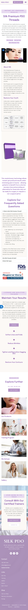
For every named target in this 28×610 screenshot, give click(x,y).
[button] (25, 2)
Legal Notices (16, 606)
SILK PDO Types (8, 261)
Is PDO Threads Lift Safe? (10, 258)
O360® (8, 605)
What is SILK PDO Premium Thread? (13, 211)
